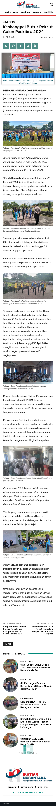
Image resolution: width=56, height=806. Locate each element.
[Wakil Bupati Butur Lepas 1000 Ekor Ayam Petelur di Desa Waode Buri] (10, 666)
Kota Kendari (26, 698)
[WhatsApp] (13, 46)
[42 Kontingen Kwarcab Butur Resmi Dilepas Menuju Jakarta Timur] (10, 684)
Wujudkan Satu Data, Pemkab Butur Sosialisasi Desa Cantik (35, 741)
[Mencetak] (6, 46)
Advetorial (9, 22)
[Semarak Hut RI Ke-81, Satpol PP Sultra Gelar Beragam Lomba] (10, 703)
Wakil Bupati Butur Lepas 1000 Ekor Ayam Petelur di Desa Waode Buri (35, 667)
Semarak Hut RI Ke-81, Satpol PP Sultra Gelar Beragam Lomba (33, 704)
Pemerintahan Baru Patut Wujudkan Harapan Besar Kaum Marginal (42, 630)
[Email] (28, 46)
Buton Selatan (27, 715)
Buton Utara (26, 661)
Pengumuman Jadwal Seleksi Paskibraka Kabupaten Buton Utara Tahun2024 (14, 630)
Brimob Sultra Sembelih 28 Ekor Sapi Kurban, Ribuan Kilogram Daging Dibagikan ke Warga (35, 723)
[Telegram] (35, 46)
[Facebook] (20, 46)
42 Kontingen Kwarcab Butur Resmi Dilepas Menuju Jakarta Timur (36, 686)
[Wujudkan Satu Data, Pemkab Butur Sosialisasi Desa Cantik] (10, 740)
